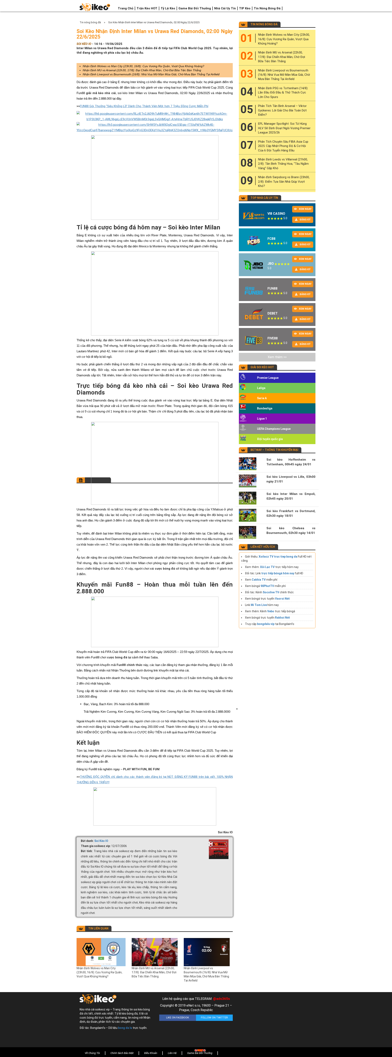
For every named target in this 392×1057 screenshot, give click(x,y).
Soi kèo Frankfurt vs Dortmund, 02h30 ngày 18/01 (290, 513)
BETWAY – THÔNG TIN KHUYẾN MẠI (274, 449)
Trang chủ (125, 8)
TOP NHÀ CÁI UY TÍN (264, 197)
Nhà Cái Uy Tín (225, 8)
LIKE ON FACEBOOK (177, 1017)
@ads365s (221, 999)
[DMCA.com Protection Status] (275, 1020)
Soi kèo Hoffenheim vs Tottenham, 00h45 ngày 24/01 (290, 462)
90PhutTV (267, 586)
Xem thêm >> (277, 357)
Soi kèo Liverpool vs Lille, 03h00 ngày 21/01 (290, 479)
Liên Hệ (172, 1053)
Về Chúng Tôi (92, 1053)
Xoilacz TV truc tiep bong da (278, 556)
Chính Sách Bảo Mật (122, 1053)
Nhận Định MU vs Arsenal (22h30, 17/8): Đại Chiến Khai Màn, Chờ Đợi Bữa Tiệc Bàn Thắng (142, 70)
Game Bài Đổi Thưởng (194, 8)
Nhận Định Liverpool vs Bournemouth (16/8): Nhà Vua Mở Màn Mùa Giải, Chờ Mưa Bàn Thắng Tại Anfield (151, 74)
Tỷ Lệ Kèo (168, 8)
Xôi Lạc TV (267, 567)
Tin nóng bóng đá (267, 8)
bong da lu (125, 1027)
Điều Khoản (150, 1053)
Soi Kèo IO (101, 840)
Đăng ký (305, 219)
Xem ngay (305, 209)
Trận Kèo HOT (147, 8)
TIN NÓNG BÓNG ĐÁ (264, 24)
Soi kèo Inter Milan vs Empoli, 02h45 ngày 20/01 (290, 496)
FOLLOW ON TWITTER (214, 1017)
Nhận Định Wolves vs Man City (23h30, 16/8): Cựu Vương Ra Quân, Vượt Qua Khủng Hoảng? (143, 66)
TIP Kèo (245, 8)
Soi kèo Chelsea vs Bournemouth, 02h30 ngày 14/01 (290, 530)
